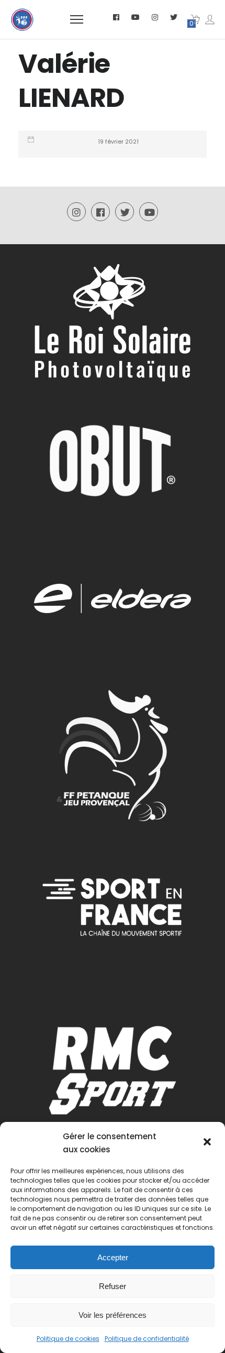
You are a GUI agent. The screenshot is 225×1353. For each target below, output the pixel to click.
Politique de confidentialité (147, 1338)
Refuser (112, 1286)
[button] (208, 1143)
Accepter (112, 1257)
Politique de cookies (68, 1338)
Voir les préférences (112, 1315)
